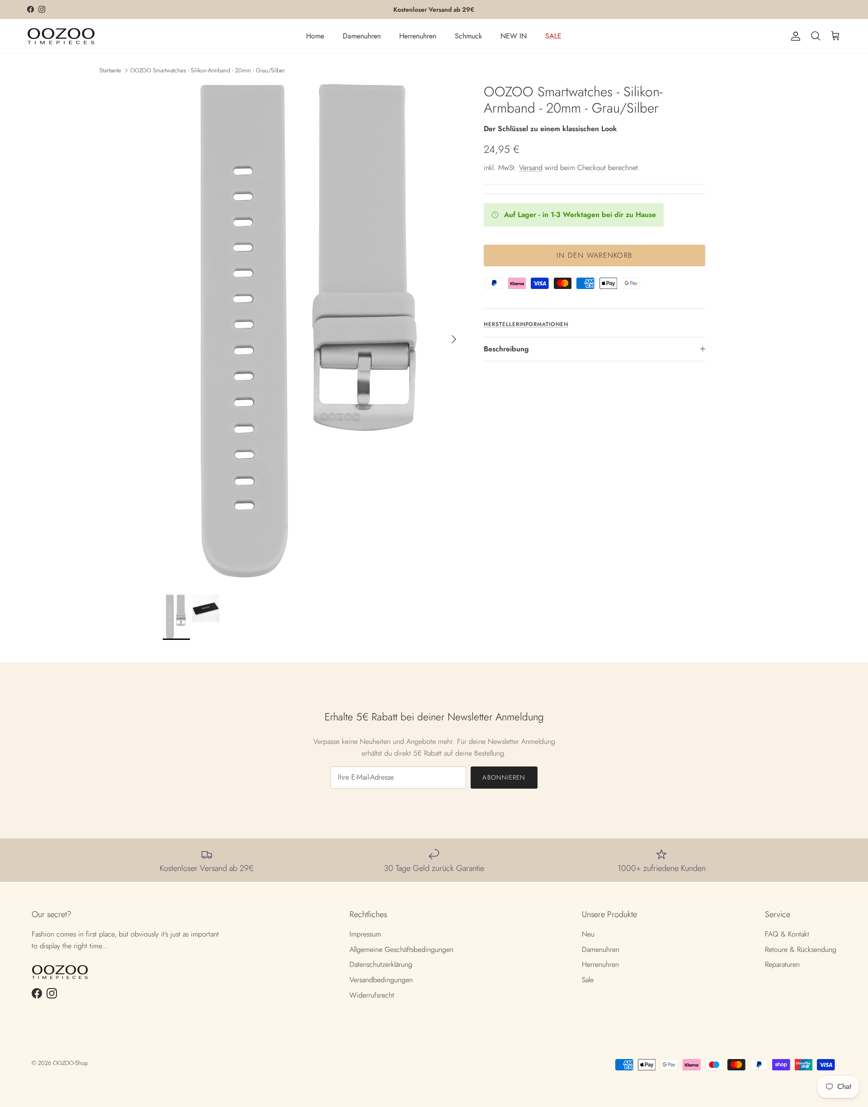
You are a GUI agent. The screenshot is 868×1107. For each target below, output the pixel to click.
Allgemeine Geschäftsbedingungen (401, 949)
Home (315, 36)
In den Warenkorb (594, 255)
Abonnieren (503, 777)
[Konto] (794, 36)
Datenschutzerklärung (380, 964)
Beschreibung (506, 349)
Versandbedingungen (381, 980)
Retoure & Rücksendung (800, 949)
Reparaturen (782, 964)
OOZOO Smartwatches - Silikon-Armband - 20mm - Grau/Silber (207, 70)
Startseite (110, 70)
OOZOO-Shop (70, 1063)
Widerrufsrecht (371, 995)
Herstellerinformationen (526, 324)
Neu (588, 934)
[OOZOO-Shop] (61, 36)
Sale (588, 980)
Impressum (365, 934)
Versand (530, 167)
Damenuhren (362, 36)
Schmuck (468, 36)
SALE (553, 36)
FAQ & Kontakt (787, 934)
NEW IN (513, 36)
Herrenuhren (417, 36)
